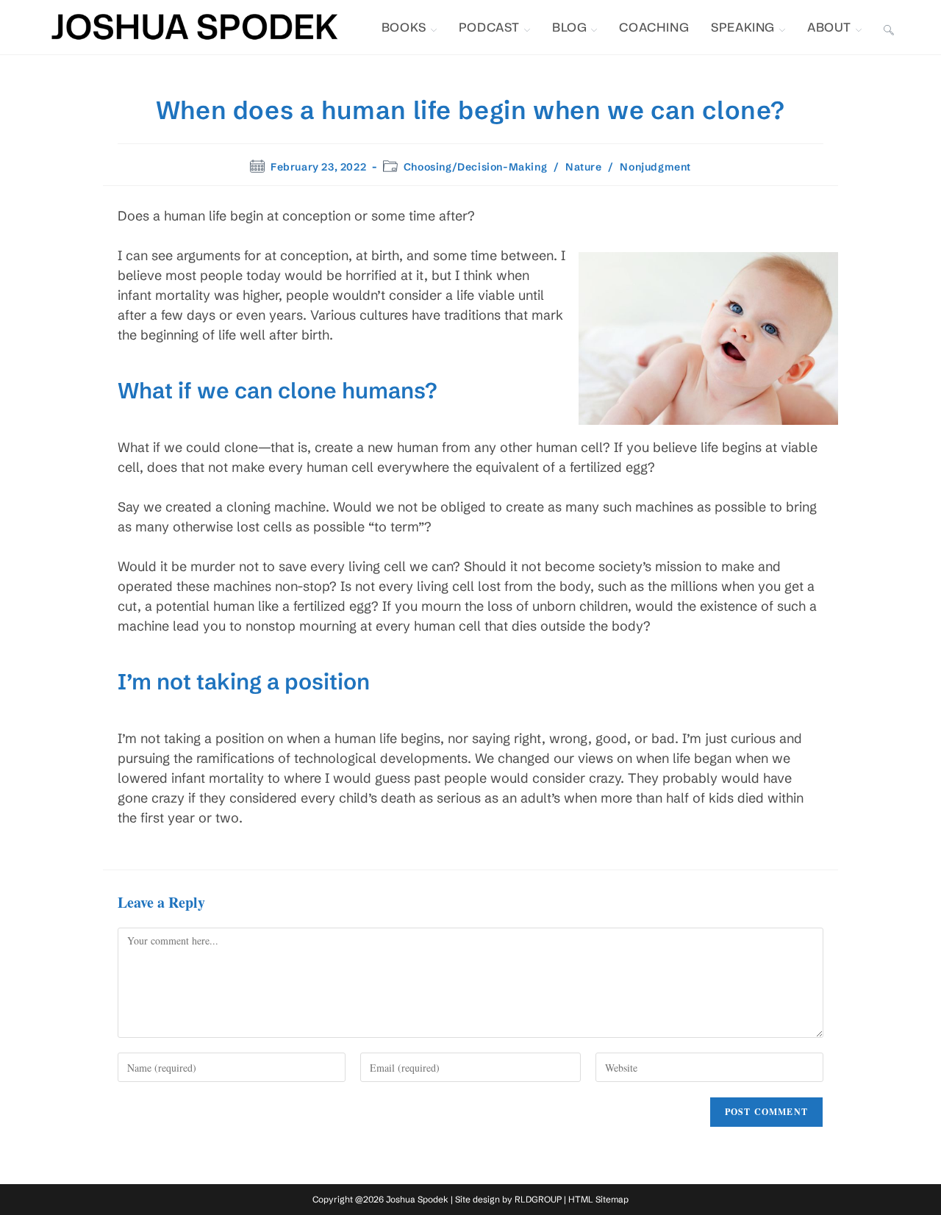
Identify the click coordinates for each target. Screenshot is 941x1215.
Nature (583, 166)
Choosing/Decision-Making (475, 166)
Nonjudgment (655, 166)
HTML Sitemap (598, 1199)
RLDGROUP (538, 1199)
